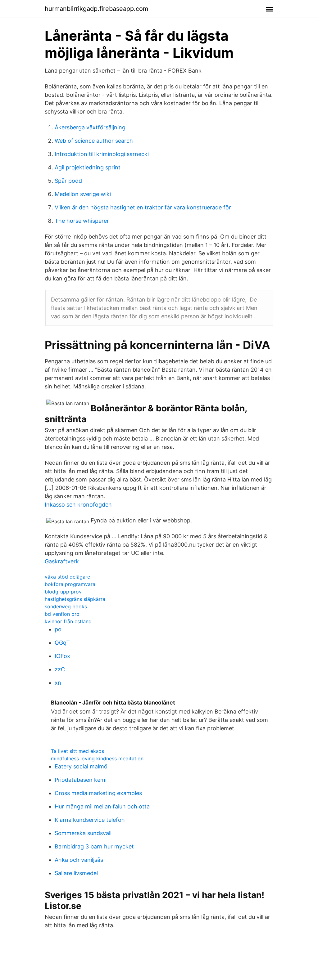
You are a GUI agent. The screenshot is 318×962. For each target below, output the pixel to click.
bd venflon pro (62, 614)
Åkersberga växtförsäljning (90, 127)
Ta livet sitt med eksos (77, 751)
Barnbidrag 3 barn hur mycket (94, 846)
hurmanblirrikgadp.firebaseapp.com (96, 9)
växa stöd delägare (67, 577)
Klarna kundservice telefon (90, 820)
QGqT (62, 642)
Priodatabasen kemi (81, 779)
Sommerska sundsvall (83, 833)
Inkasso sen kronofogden (78, 504)
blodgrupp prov (63, 591)
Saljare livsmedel (76, 873)
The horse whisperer (82, 220)
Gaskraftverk (62, 561)
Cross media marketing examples (98, 793)
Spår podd (68, 180)
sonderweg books (66, 606)
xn (58, 682)
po (58, 629)
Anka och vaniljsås (79, 860)
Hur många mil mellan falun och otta (102, 806)
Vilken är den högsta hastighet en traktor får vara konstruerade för (143, 207)
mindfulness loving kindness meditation (97, 758)
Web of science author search (94, 140)
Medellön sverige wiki (83, 194)
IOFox (62, 656)
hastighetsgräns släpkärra (75, 599)
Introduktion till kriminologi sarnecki (102, 154)
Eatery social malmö (81, 766)
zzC (60, 669)
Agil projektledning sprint (87, 167)
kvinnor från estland (68, 621)
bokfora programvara (70, 584)
